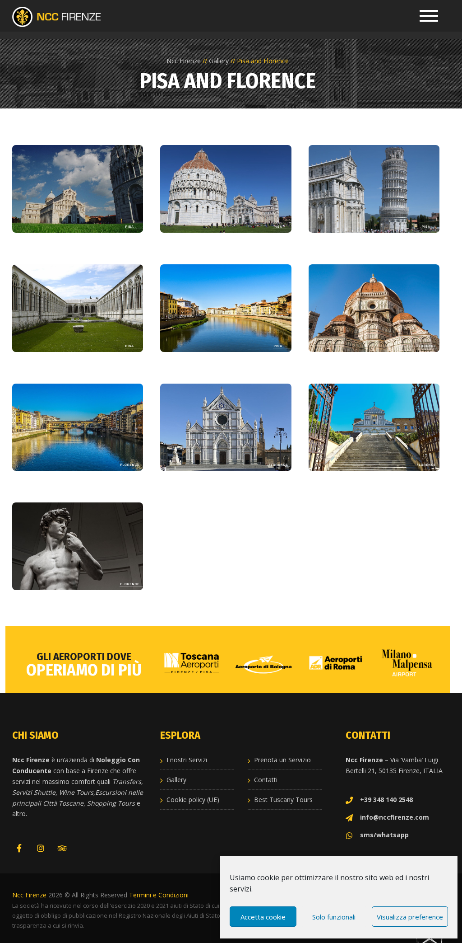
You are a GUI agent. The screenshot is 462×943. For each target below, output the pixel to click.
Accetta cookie (263, 916)
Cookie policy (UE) (192, 799)
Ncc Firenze (29, 895)
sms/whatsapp (384, 834)
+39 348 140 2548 (386, 799)
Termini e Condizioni (159, 895)
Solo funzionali (334, 916)
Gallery (176, 779)
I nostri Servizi (186, 759)
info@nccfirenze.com (394, 817)
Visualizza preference (410, 916)
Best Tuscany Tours (283, 799)
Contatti (265, 779)
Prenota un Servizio (282, 759)
